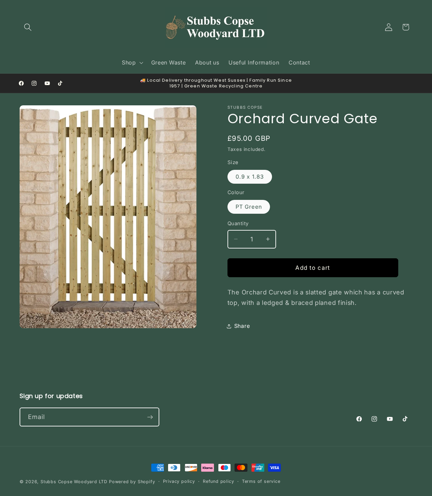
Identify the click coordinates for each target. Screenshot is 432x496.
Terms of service (261, 481)
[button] (28, 27)
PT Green (249, 206)
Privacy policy (179, 481)
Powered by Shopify (132, 481)
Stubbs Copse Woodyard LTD (73, 481)
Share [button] (242, 325)
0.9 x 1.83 (250, 176)
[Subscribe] (150, 417)
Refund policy (218, 481)
